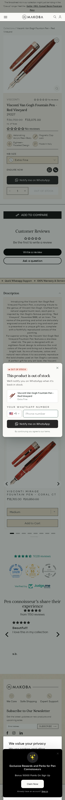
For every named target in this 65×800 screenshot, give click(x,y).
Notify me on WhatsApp (35, 424)
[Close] (57, 368)
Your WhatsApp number (28, 407)
